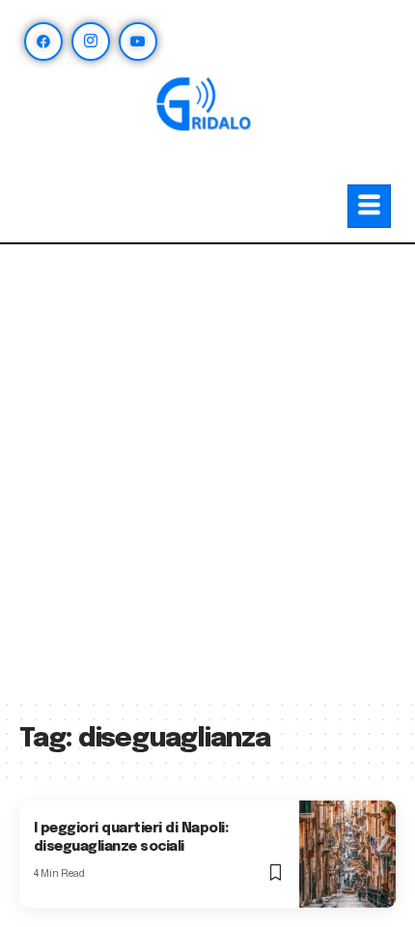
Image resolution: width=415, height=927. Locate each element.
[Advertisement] (207, 480)
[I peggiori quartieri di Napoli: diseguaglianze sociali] (347, 854)
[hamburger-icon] (369, 206)
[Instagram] (90, 41)
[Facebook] (43, 41)
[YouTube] (138, 41)
